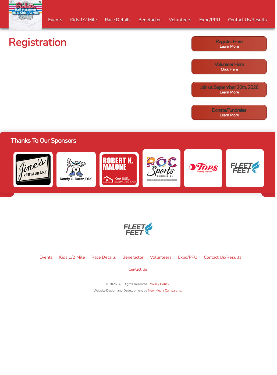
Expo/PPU (209, 20)
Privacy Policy (159, 284)
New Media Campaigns (164, 290)
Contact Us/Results (247, 20)
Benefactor (149, 20)
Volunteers (180, 20)
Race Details (117, 20)
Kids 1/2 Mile (83, 20)
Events (55, 20)
